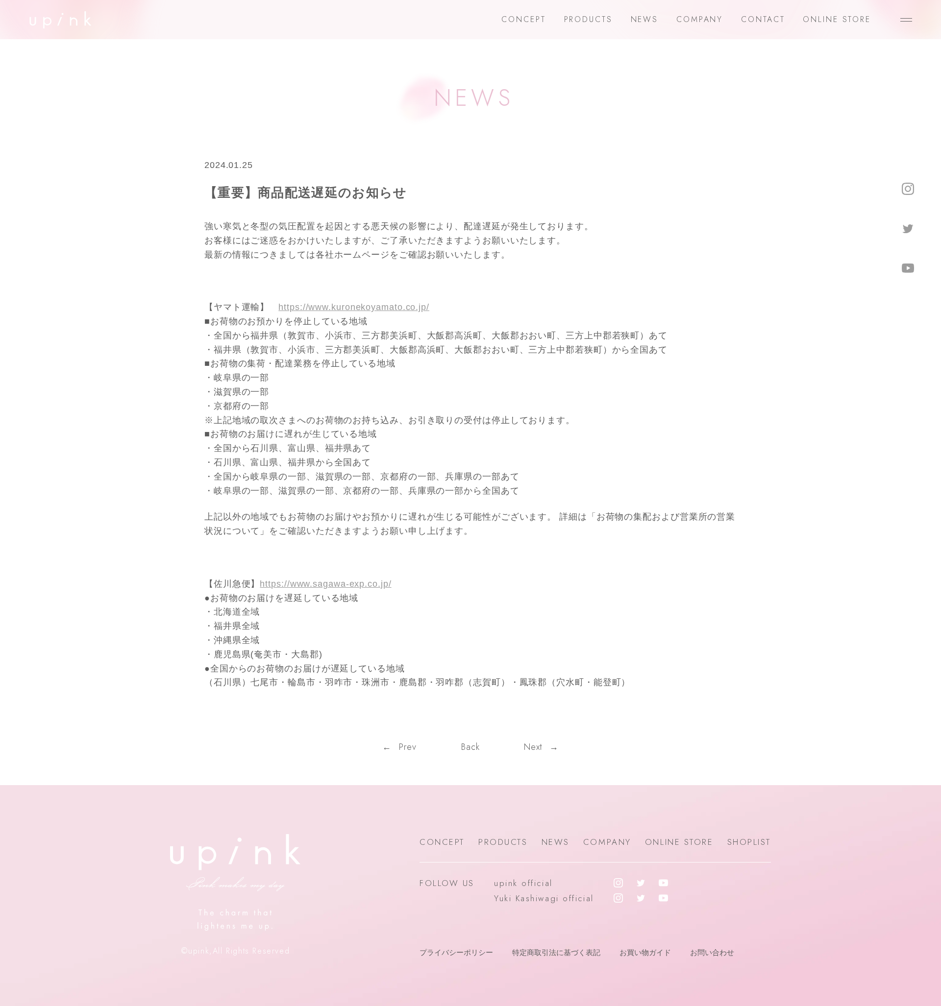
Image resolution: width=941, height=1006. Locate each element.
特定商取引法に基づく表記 (556, 952)
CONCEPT (523, 19)
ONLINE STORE (837, 19)
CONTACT (763, 19)
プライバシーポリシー (456, 952)
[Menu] (906, 19)
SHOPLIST (749, 842)
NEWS (645, 19)
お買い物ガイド (645, 952)
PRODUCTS (588, 19)
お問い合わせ (712, 952)
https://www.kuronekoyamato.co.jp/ (353, 307)
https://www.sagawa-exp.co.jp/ (325, 584)
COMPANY (699, 19)
